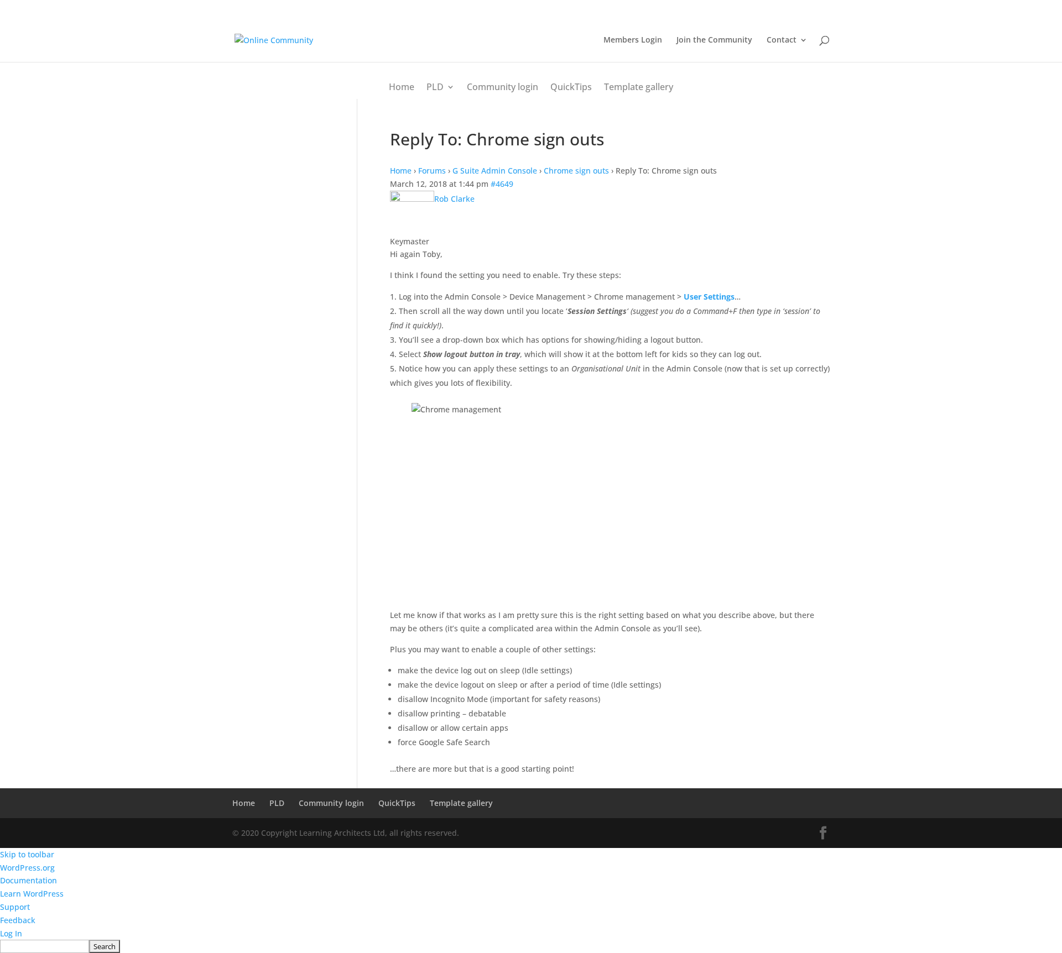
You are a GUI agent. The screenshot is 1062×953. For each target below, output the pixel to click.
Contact (781, 40)
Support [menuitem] (15, 907)
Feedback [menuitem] (17, 920)
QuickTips (571, 87)
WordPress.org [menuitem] (27, 867)
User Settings (709, 296)
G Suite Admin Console (494, 170)
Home (401, 87)
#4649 (502, 184)
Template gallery (638, 87)
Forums (432, 170)
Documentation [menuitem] (28, 880)
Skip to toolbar (27, 854)
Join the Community (714, 40)
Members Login (632, 40)
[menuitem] (531, 946)
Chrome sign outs (576, 170)
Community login (502, 87)
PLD (435, 87)
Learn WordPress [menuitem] (32, 893)
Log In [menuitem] (11, 933)
